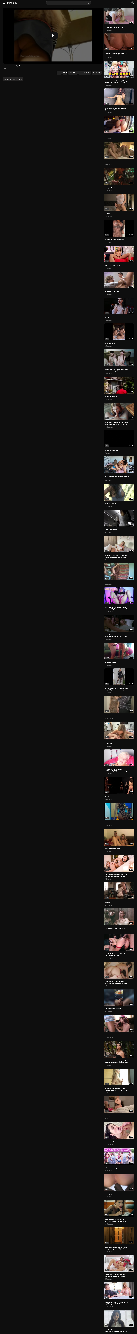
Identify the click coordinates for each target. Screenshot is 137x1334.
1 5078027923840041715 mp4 (114, 1009)
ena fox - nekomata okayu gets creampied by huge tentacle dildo (116, 608)
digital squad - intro (111, 450)
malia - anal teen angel (112, 265)
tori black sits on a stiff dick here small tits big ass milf (116, 954)
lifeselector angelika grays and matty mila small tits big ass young (117, 1061)
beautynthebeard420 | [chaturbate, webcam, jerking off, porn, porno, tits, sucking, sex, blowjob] (116, 370)
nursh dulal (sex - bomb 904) (114, 239)
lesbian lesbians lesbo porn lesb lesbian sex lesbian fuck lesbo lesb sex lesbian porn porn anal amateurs (117, 55)
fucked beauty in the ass (113, 1035)
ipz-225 (107, 902)
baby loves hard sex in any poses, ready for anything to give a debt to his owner (116, 424)
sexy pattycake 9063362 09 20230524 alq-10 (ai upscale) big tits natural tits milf (116, 771)
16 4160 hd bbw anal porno (114, 27)
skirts (15, 79)
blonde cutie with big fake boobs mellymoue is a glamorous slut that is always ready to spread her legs (117, 1276)
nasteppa (108, 1116)
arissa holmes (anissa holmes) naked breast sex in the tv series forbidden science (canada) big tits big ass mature (117, 637)
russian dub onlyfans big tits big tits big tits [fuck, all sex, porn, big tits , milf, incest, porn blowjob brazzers (116, 83)
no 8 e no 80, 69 (110, 343)
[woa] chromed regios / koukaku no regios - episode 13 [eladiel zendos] (116, 1248)
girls (20, 79)
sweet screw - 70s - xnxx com (115, 928)
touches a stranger (111, 716)
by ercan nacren (110, 162)
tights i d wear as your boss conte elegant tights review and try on (116, 689)
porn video (108, 136)
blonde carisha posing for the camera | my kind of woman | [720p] (117, 1089)
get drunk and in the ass (113, 823)
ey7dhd (107, 213)
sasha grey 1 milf (110, 1194)
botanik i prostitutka (112, 291)
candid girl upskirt (111, 529)
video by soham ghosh (112, 1168)
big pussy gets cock (112, 662)
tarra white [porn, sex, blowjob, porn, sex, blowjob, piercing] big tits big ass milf (116, 1221)
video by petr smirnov (112, 848)
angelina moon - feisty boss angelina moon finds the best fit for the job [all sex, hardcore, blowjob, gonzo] (116, 984)
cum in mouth (109, 1142)
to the (107, 317)
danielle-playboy (110, 503)
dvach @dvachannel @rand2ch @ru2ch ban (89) (115, 109)
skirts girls (7, 79)
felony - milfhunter (111, 396)
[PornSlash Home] (12, 3)
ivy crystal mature (111, 188)
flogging (108, 797)
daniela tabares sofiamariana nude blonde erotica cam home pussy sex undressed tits (116, 557)
